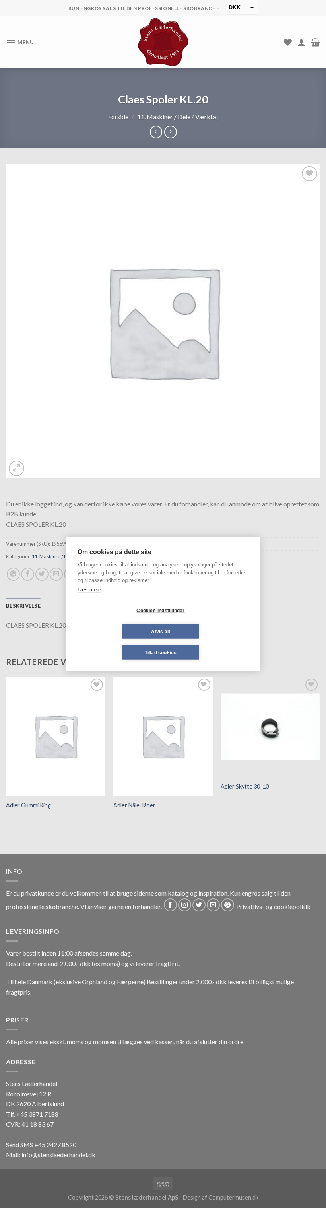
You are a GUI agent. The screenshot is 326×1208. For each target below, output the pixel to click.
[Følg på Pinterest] (227, 904)
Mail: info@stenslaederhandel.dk (50, 1154)
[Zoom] (16, 468)
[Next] (320, 750)
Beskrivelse (23, 606)
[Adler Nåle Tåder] (163, 736)
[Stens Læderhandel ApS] (163, 42)
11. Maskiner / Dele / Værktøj (177, 116)
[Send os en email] (213, 904)
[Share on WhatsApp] (13, 574)
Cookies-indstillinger (160, 610)
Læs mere (89, 589)
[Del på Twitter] (42, 574)
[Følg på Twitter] (199, 904)
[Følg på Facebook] (170, 904)
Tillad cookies (161, 652)
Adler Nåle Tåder (134, 805)
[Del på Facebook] (27, 574)
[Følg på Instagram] (184, 904)
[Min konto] (301, 42)
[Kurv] (315, 42)
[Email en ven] (56, 574)
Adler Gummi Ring (28, 805)
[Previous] (6, 750)
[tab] (23, 606)
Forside (118, 116)
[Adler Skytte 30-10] (270, 727)
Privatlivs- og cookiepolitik (273, 906)
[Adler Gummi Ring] (55, 736)
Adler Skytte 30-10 (245, 786)
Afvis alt (161, 631)
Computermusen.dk (233, 1197)
